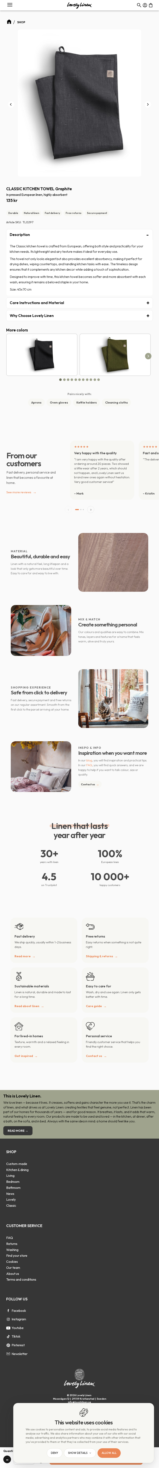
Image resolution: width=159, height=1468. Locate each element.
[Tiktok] (8, 1336)
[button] (9, 4)
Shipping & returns (99, 956)
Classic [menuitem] (11, 1205)
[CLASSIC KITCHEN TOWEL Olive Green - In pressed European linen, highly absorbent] (115, 355)
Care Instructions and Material (37, 302)
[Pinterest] (8, 1345)
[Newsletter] (8, 1354)
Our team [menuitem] (13, 1267)
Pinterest (18, 1345)
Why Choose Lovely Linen (32, 315)
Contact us (90, 784)
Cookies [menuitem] (12, 1261)
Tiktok (16, 1336)
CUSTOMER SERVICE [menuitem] (24, 1225)
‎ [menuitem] (17, 1158)
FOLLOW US (17, 1299)
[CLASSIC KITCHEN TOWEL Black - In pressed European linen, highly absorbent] (42, 355)
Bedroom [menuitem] (12, 1182)
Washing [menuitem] (12, 1250)
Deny (54, 1453)
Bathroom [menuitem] (13, 1188)
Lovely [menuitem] (11, 1199)
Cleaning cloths (116, 402)
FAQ (89, 765)
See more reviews (21, 492)
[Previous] (11, 104)
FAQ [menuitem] (9, 1238)
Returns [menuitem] (11, 1244)
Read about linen (26, 1006)
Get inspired (23, 1056)
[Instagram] (8, 1319)
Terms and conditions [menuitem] (21, 1279)
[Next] (148, 104)
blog (89, 760)
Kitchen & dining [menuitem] (17, 1170)
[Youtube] (8, 1328)
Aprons (36, 402)
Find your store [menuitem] (16, 1255)
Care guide (94, 1006)
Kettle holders (86, 402)
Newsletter (20, 1354)
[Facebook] (8, 1310)
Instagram (19, 1319)
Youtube (18, 1328)
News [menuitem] (10, 1194)
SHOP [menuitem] (11, 1151)
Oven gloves (59, 402)
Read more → (18, 1131)
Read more (22, 956)
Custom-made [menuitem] (16, 1164)
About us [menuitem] (12, 1274)
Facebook (19, 1310)
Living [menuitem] (10, 1175)
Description (20, 234)
